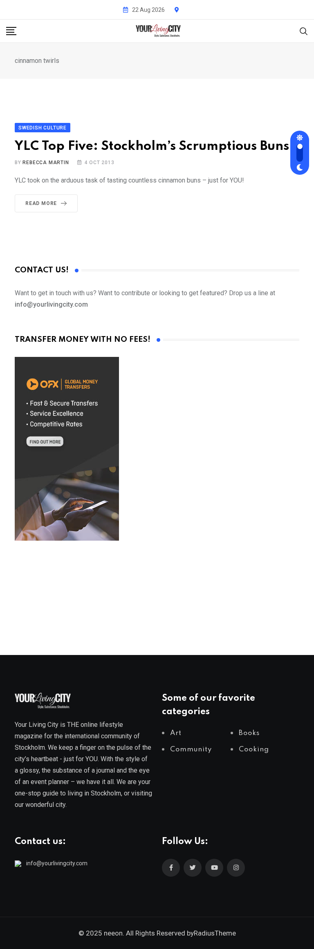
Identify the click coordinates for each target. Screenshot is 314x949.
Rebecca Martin (45, 162)
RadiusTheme (215, 933)
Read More (41, 203)
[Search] (304, 30)
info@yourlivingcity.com (56, 863)
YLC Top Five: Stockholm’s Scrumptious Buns (152, 146)
